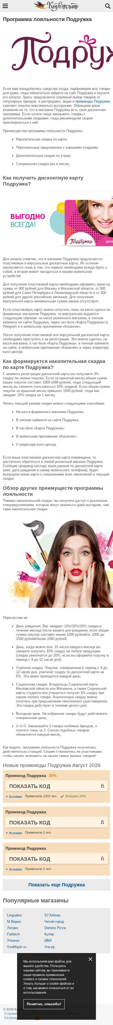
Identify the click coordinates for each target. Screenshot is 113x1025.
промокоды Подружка (92, 101)
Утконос (13, 941)
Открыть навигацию (5, 6)
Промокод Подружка (31, 775)
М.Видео (14, 922)
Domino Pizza (55, 928)
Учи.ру (49, 947)
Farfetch (13, 934)
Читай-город (54, 922)
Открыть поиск (107, 6)
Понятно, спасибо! (44, 1004)
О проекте (11, 1014)
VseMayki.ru (16, 947)
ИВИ (48, 941)
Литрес (12, 928)
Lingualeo (14, 915)
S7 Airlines (52, 915)
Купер (49, 934)
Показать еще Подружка (56, 884)
